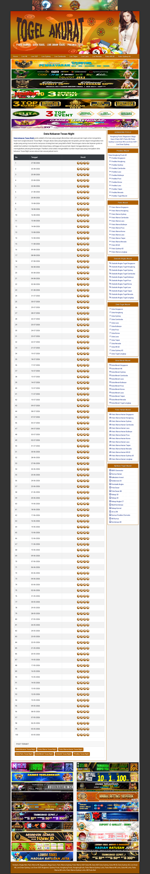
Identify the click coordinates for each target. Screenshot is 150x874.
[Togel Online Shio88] (108, 847)
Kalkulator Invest (117, 477)
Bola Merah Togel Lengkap (121, 403)
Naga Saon (52, 865)
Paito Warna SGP (78, 865)
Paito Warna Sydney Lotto (94, 868)
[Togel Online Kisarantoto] (75, 104)
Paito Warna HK (33, 865)
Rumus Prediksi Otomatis (120, 515)
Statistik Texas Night (63, 754)
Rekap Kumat (116, 508)
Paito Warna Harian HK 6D (120, 452)
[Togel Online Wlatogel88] (42, 827)
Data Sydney (116, 316)
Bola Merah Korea (118, 389)
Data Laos (115, 323)
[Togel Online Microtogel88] (42, 767)
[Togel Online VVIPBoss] (75, 64)
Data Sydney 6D (117, 350)
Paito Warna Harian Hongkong (122, 418)
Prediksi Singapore (118, 158)
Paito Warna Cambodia (119, 218)
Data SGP (95, 865)
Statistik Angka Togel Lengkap (122, 298)
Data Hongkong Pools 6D (118, 155)
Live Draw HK (120, 142)
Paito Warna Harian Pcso (120, 435)
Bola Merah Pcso (117, 386)
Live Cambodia (60, 56)
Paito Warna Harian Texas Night (70, 749)
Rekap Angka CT (117, 501)
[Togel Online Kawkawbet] (42, 787)
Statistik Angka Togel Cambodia (123, 274)
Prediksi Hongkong (118, 161)
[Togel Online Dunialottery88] (108, 797)
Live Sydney (46, 56)
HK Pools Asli (91, 870)
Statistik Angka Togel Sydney (122, 270)
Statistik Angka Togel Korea (121, 284)
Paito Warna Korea (118, 231)
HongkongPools (78, 868)
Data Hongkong (117, 312)
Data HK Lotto (126, 868)
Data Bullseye (116, 326)
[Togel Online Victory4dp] (42, 777)
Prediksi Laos (116, 172)
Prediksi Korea (116, 182)
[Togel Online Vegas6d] (42, 797)
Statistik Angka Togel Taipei (121, 291)
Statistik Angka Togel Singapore (123, 263)
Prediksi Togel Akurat (119, 196)
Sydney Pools (55, 868)
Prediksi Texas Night (81, 754)
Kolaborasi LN (116, 481)
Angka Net (23, 865)
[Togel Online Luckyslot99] (108, 777)
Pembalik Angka (117, 484)
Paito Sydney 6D (124, 56)
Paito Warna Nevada (118, 242)
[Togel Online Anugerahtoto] (108, 807)
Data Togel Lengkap (118, 354)
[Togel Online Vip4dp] (108, 787)
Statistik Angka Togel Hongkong (123, 267)
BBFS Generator (117, 470)
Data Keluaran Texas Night (59, 133)
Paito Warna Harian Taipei (120, 445)
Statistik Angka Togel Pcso (121, 280)
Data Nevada (116, 343)
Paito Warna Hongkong (119, 211)
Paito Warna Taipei (118, 238)
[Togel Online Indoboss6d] (108, 767)
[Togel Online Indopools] (108, 837)
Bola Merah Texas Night (44, 754)
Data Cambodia (117, 319)
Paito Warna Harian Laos (120, 428)
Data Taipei (115, 340)
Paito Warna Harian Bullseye (121, 431)
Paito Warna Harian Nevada (121, 449)
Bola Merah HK (116, 369)
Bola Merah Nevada (118, 400)
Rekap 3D (114, 495)
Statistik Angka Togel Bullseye (122, 277)
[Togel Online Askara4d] (42, 807)
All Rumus (115, 519)
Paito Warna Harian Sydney (121, 421)
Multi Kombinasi (117, 505)
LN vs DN (114, 512)
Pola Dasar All (116, 491)
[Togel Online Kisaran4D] (75, 94)
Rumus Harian (116, 474)
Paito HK (127, 139)
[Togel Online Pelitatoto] (75, 114)
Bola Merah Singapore (119, 365)
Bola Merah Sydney (118, 372)
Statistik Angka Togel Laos (121, 287)
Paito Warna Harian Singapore (122, 414)
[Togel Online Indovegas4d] (108, 857)
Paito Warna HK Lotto (113, 868)
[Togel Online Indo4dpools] (42, 857)
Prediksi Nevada (117, 192)
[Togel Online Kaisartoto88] (42, 847)
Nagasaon (127, 137)
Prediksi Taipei (116, 189)
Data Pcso (115, 330)
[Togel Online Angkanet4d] (108, 827)
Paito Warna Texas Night (47, 749)
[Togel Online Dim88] (75, 74)
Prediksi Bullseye (117, 175)
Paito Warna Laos (117, 221)
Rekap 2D (114, 498)
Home (15, 56)
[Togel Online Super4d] (75, 84)
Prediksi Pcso (116, 179)
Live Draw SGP (131, 142)
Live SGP (34, 56)
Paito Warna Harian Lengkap (121, 459)
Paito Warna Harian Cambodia (122, 425)
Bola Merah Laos (117, 379)
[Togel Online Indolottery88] (108, 817)
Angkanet (45, 868)
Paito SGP (119, 139)
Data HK (88, 865)
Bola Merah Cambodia (119, 375)
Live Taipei (73, 56)
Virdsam (15, 865)
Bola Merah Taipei (118, 396)
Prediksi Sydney (117, 165)
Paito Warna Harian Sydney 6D (122, 456)
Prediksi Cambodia (118, 168)
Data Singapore (117, 309)
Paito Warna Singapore (119, 207)
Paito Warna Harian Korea (120, 438)
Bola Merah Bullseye (118, 382)
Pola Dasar (115, 488)
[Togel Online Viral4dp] (75, 124)
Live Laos (85, 56)
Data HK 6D (115, 347)
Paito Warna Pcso (117, 228)
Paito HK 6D (109, 56)
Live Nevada (97, 56)
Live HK (24, 56)
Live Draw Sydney (122, 144)
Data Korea (115, 333)
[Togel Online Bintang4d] (42, 817)
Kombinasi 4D (116, 522)
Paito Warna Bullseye (119, 224)
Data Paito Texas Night (24, 754)
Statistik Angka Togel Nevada (122, 294)
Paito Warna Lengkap (119, 252)
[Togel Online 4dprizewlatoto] (42, 837)
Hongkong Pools (116, 137)
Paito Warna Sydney (118, 214)
